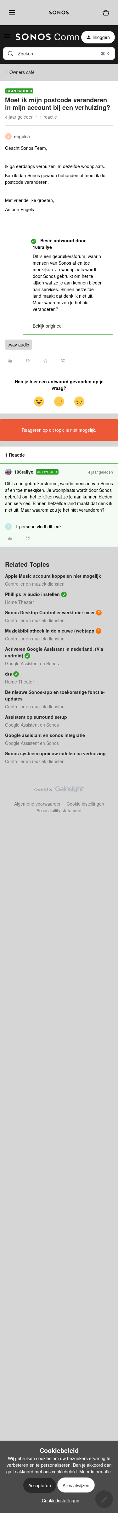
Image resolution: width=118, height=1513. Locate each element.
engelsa (22, 136)
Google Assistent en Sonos (32, 663)
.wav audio (18, 344)
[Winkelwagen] (105, 12)
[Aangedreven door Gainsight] (59, 791)
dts (8, 674)
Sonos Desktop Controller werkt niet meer (50, 612)
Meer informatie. (95, 1471)
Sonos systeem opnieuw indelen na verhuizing (55, 753)
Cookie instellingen (85, 804)
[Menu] (10, 12)
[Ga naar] (10, 53)
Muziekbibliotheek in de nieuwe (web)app (49, 630)
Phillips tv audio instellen (32, 594)
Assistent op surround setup (36, 717)
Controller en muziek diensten (35, 584)
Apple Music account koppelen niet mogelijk (53, 576)
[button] (7, 38)
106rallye (23, 472)
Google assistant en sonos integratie (45, 735)
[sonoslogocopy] (59, 12)
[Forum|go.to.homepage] (43, 37)
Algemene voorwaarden (38, 804)
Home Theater (19, 602)
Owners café (22, 72)
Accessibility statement (59, 810)
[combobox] (59, 53)
